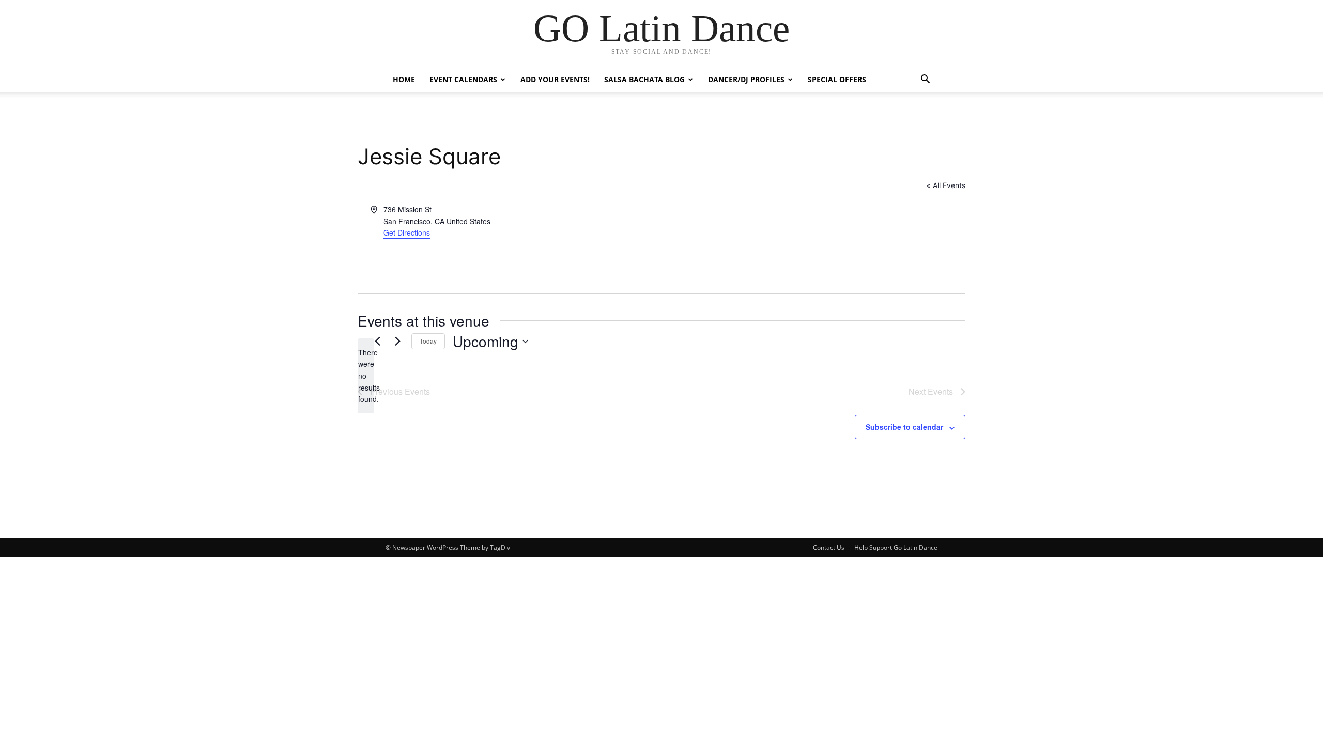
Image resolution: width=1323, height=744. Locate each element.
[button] (925, 80)
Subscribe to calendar (904, 427)
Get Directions (406, 232)
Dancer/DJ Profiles (746, 79)
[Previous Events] (377, 341)
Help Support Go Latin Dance (895, 547)
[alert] (366, 375)
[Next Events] (397, 341)
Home (404, 79)
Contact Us (828, 547)
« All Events (946, 185)
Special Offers (837, 79)
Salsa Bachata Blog (644, 79)
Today (428, 340)
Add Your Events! (555, 79)
